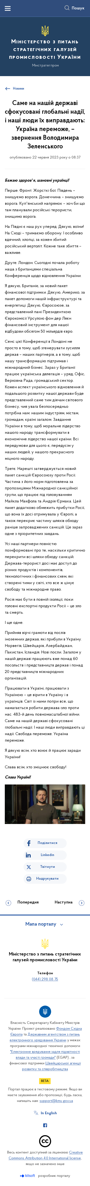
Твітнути (47, 867)
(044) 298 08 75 (45, 979)
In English (49, 1113)
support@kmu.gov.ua (56, 1101)
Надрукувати (47, 879)
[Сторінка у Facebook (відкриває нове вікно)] (45, 1125)
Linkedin (47, 855)
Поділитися (47, 843)
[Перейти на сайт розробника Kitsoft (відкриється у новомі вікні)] (28, 1176)
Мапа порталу (40, 924)
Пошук (78, 8)
